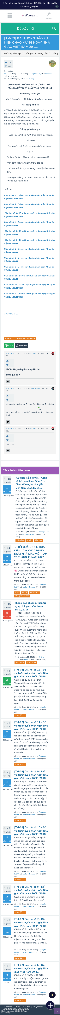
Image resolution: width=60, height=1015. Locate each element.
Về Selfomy (5, 1013)
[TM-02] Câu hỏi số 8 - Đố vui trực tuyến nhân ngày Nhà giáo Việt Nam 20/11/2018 (31, 890)
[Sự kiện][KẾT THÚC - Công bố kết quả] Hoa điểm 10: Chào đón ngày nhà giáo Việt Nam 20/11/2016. (31, 483)
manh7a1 (27, 659)
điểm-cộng (31, 338)
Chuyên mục (38, 1007)
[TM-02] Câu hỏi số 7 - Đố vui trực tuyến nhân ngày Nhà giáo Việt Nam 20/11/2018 (31, 922)
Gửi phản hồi (8, 1007)
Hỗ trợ (17, 1007)
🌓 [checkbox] (52, 995)
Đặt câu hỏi (25, 28)
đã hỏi (6, 74)
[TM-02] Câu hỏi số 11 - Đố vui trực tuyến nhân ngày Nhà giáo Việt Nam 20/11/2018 (31, 726)
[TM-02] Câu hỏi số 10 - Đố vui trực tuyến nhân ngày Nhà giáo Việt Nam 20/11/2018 (31, 831)
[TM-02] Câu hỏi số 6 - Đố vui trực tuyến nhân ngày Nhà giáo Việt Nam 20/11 (31, 968)
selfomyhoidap (28, 534)
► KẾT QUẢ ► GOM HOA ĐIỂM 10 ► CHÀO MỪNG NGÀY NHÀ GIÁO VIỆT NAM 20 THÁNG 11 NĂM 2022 (30, 552)
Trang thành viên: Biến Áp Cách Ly (16, 1009)
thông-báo (21, 338)
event (17, 593)
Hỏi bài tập (52, 3)
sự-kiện (29, 540)
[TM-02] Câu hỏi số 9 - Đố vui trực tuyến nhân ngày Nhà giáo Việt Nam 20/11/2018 (31, 775)
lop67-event (20, 663)
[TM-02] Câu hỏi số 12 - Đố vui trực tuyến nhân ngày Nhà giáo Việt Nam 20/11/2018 (31, 673)
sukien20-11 (10, 338)
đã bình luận (10, 353)
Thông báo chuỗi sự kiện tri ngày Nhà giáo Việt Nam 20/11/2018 (30, 606)
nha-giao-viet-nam (22, 596)
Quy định (26, 1007)
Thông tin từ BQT (35, 74)
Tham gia (28, 6)
